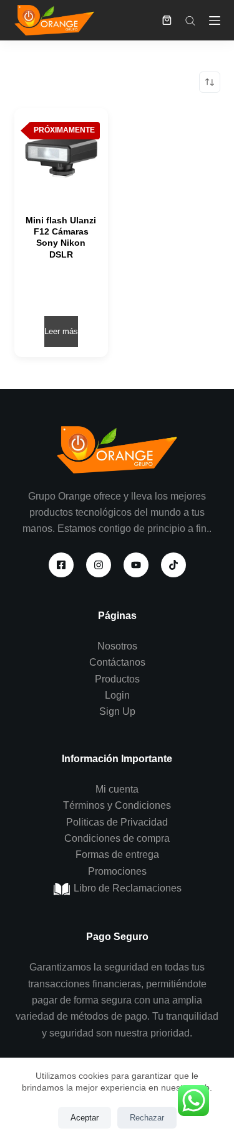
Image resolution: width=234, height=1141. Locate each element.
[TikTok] (173, 564)
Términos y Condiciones (117, 805)
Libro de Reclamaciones (126, 888)
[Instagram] (98, 564)
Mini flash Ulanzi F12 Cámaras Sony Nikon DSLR (61, 237)
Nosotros (117, 646)
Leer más (61, 331)
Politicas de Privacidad (117, 822)
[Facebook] (61, 564)
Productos (117, 679)
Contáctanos (117, 662)
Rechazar (147, 1117)
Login (117, 695)
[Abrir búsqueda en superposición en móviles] (190, 21)
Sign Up (117, 711)
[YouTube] (136, 564)
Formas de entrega (117, 854)
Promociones (117, 871)
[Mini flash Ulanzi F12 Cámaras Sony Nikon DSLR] (61, 155)
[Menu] (214, 20)
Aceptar (85, 1117)
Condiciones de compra (117, 838)
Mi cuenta (117, 789)
